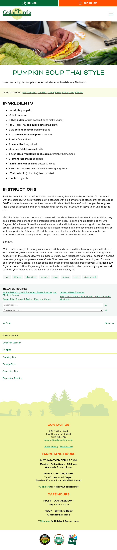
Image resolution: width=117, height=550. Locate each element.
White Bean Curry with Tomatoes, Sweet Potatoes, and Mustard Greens (30, 294)
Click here (44, 486)
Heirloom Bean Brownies (72, 292)
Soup (7, 277)
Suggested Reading (12, 378)
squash (65, 277)
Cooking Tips (9, 357)
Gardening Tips (10, 371)
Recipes (7, 349)
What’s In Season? (12, 342)
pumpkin (44, 277)
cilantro (79, 92)
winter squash (90, 277)
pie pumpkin (29, 92)
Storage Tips (9, 364)
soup (55, 277)
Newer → (109, 323)
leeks (58, 92)
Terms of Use (66, 446)
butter (51, 92)
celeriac (42, 92)
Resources (10, 335)
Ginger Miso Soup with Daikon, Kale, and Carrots (27, 299)
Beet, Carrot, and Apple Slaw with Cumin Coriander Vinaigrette (85, 298)
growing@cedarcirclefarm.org (58, 440)
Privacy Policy (51, 446)
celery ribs (68, 92)
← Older (7, 323)
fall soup (17, 277)
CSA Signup (90, 3)
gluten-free (31, 277)
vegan (76, 277)
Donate (32, 3)
